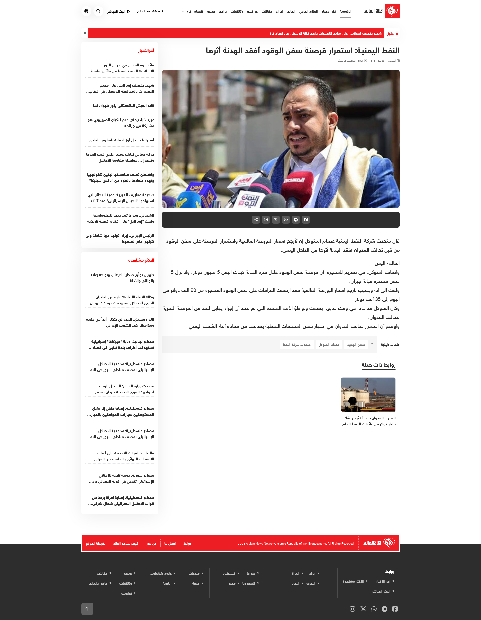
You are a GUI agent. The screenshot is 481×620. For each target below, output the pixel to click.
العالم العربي (308, 11)
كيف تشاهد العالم (150, 10)
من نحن (151, 543)
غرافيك (252, 11)
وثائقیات (237, 11)
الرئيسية (345, 11)
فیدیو (211, 11)
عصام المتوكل (329, 344)
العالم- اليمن (387, 262)
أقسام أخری (194, 11)
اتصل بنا (170, 543)
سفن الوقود (356, 344)
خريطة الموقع (95, 543)
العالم (291, 11)
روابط (187, 543)
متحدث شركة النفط (297, 344)
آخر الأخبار (329, 11)
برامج (223, 11)
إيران (279, 11)
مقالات (267, 11)
